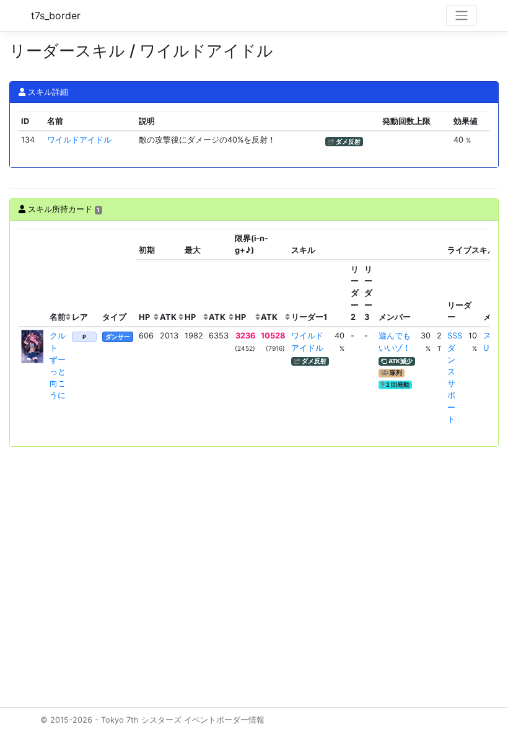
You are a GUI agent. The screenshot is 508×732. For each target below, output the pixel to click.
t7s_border (56, 15)
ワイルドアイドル (79, 139)
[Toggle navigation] (461, 15)
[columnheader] (33, 278)
